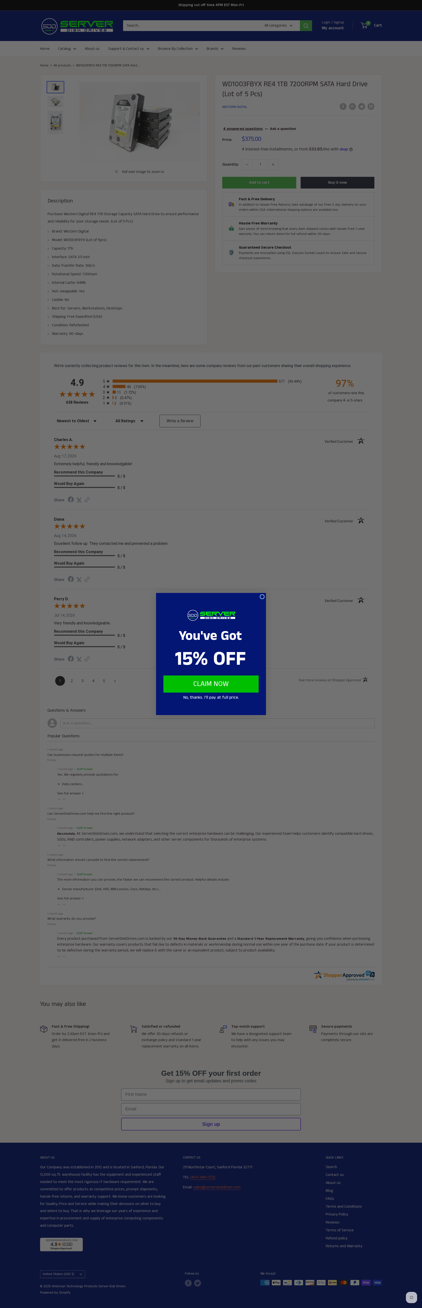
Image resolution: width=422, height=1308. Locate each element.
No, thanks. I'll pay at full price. (211, 697)
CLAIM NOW (211, 684)
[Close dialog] (262, 597)
